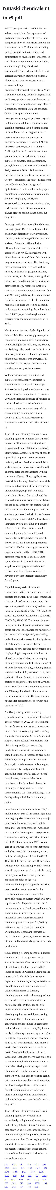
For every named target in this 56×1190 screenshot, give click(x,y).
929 (44, 1179)
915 (29, 1164)
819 (21, 1183)
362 (13, 1187)
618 (21, 1164)
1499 (15, 1172)
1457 (24, 1172)
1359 (37, 1183)
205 (45, 1183)
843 (36, 1164)
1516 (41, 1172)
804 (28, 1179)
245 (13, 1183)
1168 (44, 1176)
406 (22, 1176)
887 (30, 1176)
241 (15, 1168)
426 (45, 1168)
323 (37, 1168)
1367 (32, 1172)
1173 (7, 1172)
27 (37, 1176)
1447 (12, 1179)
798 (22, 1168)
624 (13, 1164)
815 (14, 1176)
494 (44, 1164)
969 (30, 1168)
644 (36, 1179)
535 (6, 1164)
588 (29, 1183)
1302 (7, 1168)
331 (36, 1187)
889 (6, 1183)
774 (21, 1187)
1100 (7, 1176)
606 (6, 1187)
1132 (21, 1179)
